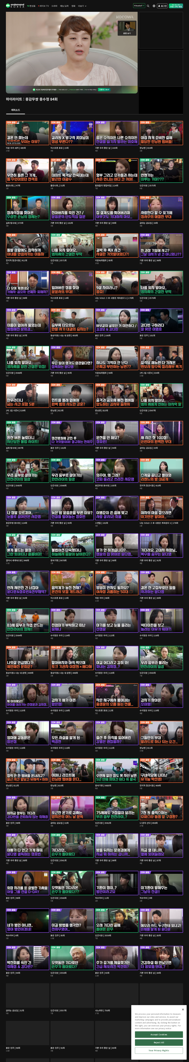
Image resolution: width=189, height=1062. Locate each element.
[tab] (15, 110)
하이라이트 (14, 99)
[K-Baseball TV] (139, 5)
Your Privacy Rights (159, 1050)
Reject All (159, 1042)
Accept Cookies (159, 1034)
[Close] (183, 1009)
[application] (72, 49)
